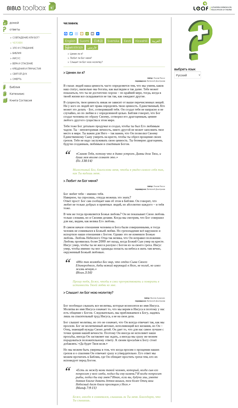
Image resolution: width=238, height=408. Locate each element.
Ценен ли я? (76, 53)
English (70, 41)
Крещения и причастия (26, 68)
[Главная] (31, 6)
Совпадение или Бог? (26, 37)
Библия (16, 53)
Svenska (113, 41)
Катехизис (17, 93)
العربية (156, 41)
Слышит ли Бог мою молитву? (86, 62)
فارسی (91, 47)
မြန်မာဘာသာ (74, 47)
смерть (17, 79)
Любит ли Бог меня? (81, 58)
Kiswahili (141, 41)
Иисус (16, 58)
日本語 (98, 41)
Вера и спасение (22, 63)
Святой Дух (19, 74)
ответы (15, 29)
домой (14, 22)
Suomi (84, 41)
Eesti (127, 41)
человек (17, 42)
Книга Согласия (21, 100)
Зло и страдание (23, 48)
